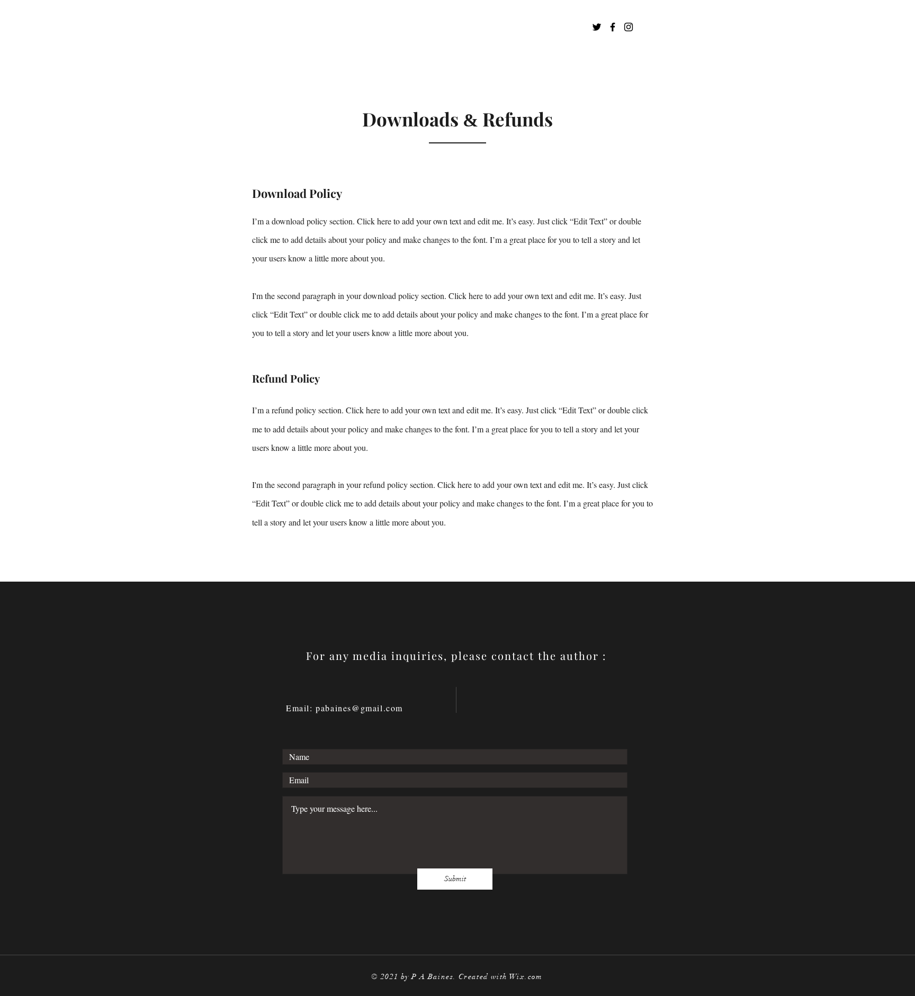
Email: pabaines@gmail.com (344, 707)
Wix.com (526, 976)
